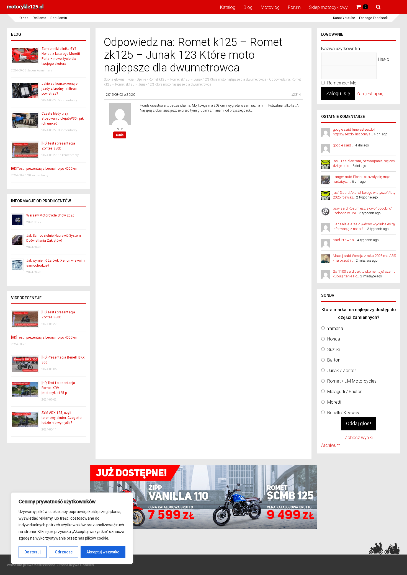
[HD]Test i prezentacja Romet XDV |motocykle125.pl (58, 388)
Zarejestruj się (369, 93)
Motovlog (270, 7)
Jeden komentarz (39, 70)
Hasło (383, 59)
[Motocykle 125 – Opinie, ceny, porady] (25, 9)
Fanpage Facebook (373, 18)
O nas (24, 18)
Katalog (227, 7)
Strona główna (114, 79)
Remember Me (341, 83)
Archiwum (330, 445)
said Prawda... (344, 240)
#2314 (296, 95)
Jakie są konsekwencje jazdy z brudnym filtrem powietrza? (60, 89)
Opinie (141, 79)
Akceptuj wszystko (103, 552)
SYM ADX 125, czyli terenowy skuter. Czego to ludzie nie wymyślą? (61, 418)
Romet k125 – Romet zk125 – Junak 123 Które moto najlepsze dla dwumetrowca (207, 79)
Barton (333, 360)
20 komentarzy (37, 175)
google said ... (343, 145)
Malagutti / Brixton (344, 391)
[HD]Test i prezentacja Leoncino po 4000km (44, 169)
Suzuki (333, 349)
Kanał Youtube (344, 18)
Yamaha (335, 328)
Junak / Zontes (342, 370)
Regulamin (58, 18)
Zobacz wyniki (359, 437)
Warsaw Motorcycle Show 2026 (50, 215)
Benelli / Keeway (343, 412)
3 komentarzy (67, 130)
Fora (130, 79)
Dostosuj (32, 552)
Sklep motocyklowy (328, 7)
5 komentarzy (67, 100)
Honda (333, 339)
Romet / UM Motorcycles (352, 381)
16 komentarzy (68, 155)
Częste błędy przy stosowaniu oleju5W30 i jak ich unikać (63, 118)
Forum (294, 7)
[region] (72, 528)
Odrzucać (64, 552)
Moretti (334, 402)
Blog (248, 7)
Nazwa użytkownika (340, 48)
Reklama (39, 18)
